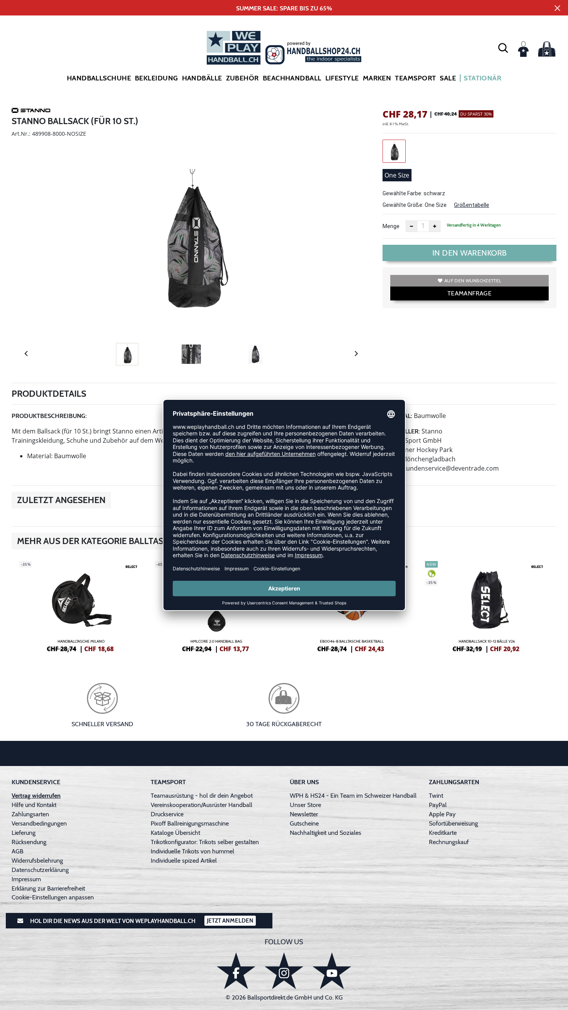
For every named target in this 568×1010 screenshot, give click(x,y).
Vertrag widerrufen (36, 795)
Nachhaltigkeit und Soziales (325, 832)
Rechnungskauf (449, 842)
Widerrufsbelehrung (37, 860)
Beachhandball (292, 78)
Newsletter (304, 814)
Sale (448, 78)
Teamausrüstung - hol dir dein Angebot (202, 795)
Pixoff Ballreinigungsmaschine (190, 823)
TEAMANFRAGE (469, 293)
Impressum (26, 879)
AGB (18, 851)
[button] (503, 47)
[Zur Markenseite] (31, 111)
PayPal (438, 805)
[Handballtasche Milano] (81, 605)
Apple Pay (442, 814)
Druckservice (167, 814)
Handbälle (202, 78)
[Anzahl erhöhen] (434, 226)
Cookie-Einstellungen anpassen (53, 897)
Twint (436, 795)
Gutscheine (304, 823)
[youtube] (332, 970)
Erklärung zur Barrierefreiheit (48, 888)
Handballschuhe (99, 78)
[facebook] (236, 970)
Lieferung (24, 832)
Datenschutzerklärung (40, 870)
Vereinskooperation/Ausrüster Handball (201, 805)
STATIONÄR (482, 78)
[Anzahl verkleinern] (411, 226)
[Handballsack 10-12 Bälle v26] (487, 605)
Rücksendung (29, 842)
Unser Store (305, 805)
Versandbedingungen (39, 823)
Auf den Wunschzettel (472, 280)
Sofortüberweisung (453, 823)
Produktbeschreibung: (49, 416)
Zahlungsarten (30, 814)
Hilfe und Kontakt (34, 805)
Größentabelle (471, 205)
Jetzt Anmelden (230, 920)
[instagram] (284, 970)
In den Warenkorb (469, 253)
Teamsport (415, 78)
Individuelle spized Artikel (184, 860)
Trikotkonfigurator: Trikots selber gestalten (205, 842)
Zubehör (242, 78)
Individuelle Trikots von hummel (192, 851)
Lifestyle (342, 78)
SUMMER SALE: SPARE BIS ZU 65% (284, 8)
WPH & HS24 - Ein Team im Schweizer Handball (353, 795)
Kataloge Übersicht (175, 832)
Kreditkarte (443, 832)
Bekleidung (156, 78)
